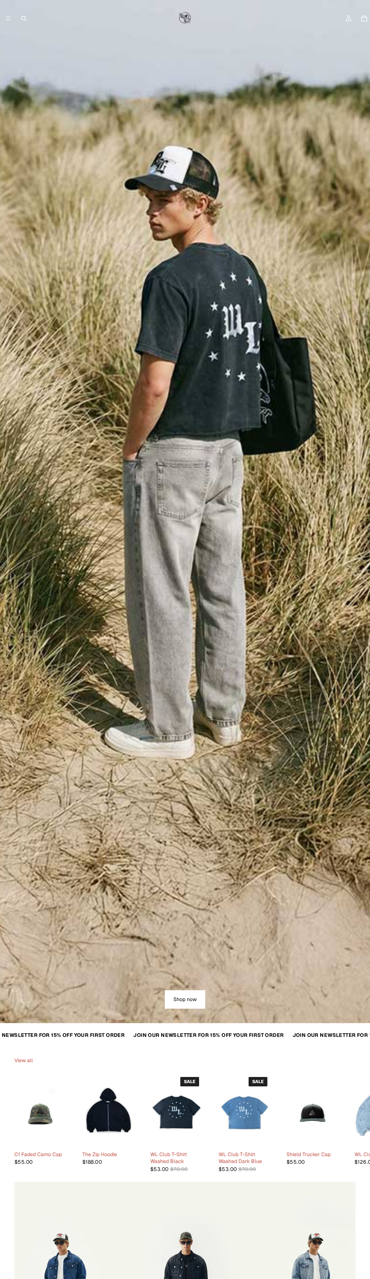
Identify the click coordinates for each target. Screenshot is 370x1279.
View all (23, 1060)
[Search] (24, 18)
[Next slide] (348, 1123)
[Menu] (8, 18)
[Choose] (123, 1136)
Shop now (185, 999)
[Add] (54, 1136)
